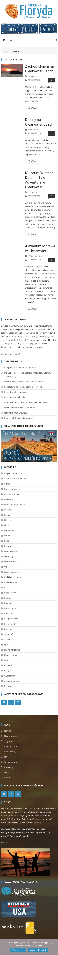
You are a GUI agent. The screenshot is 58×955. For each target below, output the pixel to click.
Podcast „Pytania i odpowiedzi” (18, 418)
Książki (7, 540)
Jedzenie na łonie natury (15, 392)
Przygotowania (11, 618)
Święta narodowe (12, 649)
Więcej (33, 108)
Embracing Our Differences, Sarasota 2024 (23, 381)
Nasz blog (8, 556)
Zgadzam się (18, 950)
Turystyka (8, 741)
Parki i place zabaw (13, 577)
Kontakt (7, 777)
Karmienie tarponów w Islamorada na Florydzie (25, 402)
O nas (7, 566)
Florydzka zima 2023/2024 (16, 412)
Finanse (7, 520)
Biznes (7, 483)
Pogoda (7, 603)
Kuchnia (7, 546)
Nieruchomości (11, 561)
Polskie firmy (10, 751)
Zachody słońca (11, 681)
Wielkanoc (9, 665)
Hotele (7, 535)
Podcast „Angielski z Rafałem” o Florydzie (23, 387)
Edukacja (8, 509)
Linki (6, 756)
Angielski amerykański (14, 473)
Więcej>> (5, 842)
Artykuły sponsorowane (15, 478)
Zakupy (7, 686)
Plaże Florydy (10, 592)
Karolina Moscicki (35, 80)
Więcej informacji (38, 950)
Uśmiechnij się (10, 655)
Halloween (9, 530)
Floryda (7, 731)
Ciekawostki (9, 499)
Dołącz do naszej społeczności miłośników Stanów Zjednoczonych (27, 374)
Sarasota (8, 639)
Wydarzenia (9, 675)
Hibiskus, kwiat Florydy (14, 397)
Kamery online (10, 746)
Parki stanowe (10, 582)
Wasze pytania (10, 762)
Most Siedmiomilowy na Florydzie (19, 407)
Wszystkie (8, 670)
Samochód (9, 634)
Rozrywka (8, 629)
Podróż (7, 598)
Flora (6, 525)
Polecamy (8, 767)
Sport (6, 644)
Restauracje (9, 624)
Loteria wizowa (11, 551)
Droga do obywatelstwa (15, 504)
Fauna (7, 515)
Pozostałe (9, 613)
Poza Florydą (10, 608)
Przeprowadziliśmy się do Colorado (20, 367)
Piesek (7, 587)
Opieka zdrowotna (12, 572)
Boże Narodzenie (12, 489)
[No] (54, 947)
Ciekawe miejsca (11, 494)
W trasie (8, 660)
